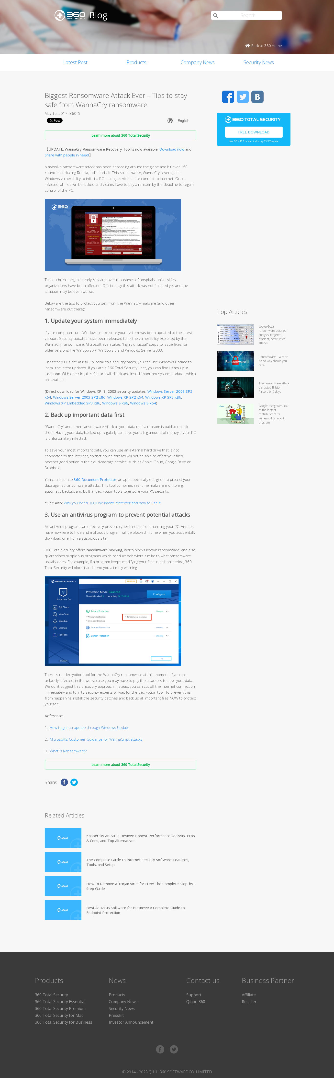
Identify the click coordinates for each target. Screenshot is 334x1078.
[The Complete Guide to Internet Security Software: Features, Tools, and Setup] (63, 862)
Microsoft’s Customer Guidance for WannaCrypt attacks (96, 739)
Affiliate (249, 994)
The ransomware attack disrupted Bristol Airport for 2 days (274, 387)
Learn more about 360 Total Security (120, 135)
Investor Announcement (131, 1022)
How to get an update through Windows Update (89, 727)
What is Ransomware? (68, 750)
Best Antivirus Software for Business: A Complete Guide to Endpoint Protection (135, 910)
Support (193, 994)
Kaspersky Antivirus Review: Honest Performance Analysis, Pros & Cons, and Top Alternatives (140, 838)
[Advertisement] (253, 229)
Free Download (253, 132)
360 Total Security (51, 994)
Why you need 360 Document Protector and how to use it (112, 502)
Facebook (228, 97)
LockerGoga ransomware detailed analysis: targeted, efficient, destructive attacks (273, 334)
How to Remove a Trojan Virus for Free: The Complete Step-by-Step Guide (140, 886)
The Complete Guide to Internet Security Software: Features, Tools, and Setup (137, 862)
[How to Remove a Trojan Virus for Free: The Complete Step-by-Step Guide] (63, 886)
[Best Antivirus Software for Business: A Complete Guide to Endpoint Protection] (63, 910)
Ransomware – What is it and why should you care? (273, 361)
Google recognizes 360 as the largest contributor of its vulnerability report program (273, 414)
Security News (259, 62)
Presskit (116, 1015)
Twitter (243, 97)
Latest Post (75, 62)
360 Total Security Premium (60, 1008)
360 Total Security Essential (60, 1001)
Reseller (249, 1001)
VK (257, 97)
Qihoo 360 (195, 1001)
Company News (198, 62)
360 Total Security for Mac (59, 1015)
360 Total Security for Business (63, 1022)
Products (136, 62)
